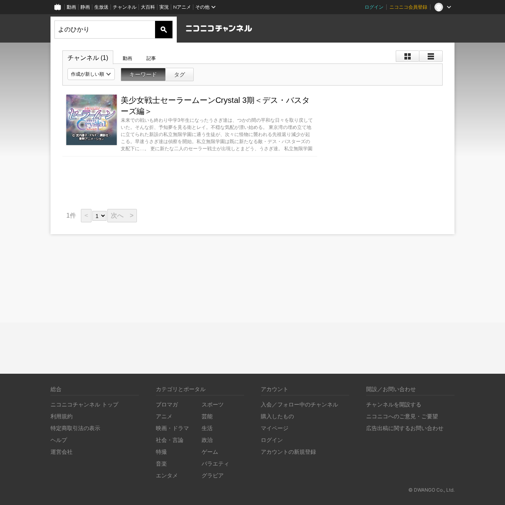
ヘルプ (58, 439)
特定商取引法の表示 (75, 428)
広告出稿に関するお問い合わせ (404, 428)
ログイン (374, 7)
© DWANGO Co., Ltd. (431, 490)
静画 (85, 7)
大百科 (148, 7)
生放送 (101, 7)
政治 (207, 439)
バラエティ (215, 463)
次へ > (122, 215)
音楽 (161, 463)
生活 (207, 428)
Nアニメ (182, 7)
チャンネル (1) (87, 57)
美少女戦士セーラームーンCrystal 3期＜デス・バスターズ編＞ (215, 106)
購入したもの (277, 416)
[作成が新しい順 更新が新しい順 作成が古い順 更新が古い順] (91, 74)
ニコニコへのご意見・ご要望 (402, 416)
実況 (164, 7)
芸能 (207, 416)
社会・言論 (169, 439)
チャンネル (125, 7)
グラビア (213, 475)
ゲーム (210, 451)
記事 (151, 58)
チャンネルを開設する (393, 404)
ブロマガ (167, 404)
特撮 (161, 451)
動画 (71, 7)
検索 (163, 29)
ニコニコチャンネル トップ (84, 404)
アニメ (164, 416)
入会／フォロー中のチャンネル (299, 404)
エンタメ (167, 475)
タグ (179, 74)
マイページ (274, 428)
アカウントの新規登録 (288, 451)
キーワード (143, 74)
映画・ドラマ (172, 428)
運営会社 (61, 451)
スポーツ (213, 404)
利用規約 (61, 416)
